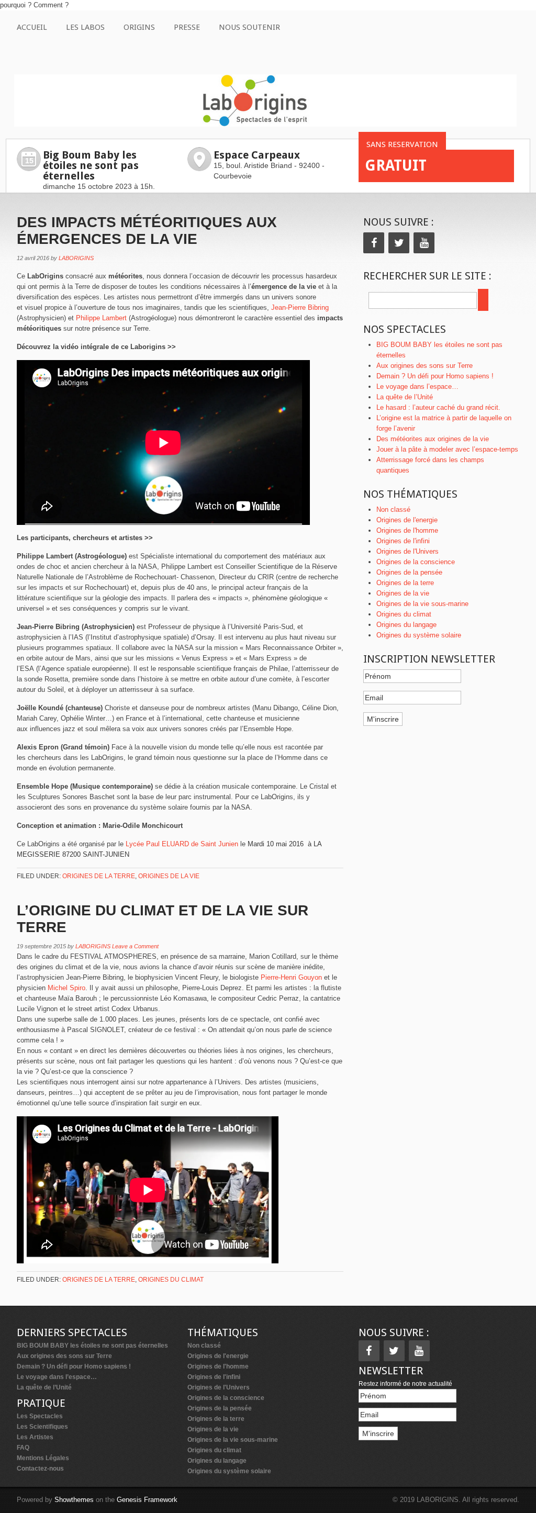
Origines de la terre (98, 876)
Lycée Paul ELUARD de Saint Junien (182, 844)
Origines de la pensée (409, 572)
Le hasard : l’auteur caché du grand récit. (438, 407)
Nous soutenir (249, 27)
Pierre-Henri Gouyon (291, 977)
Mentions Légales (43, 1458)
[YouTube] (424, 242)
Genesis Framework (147, 1500)
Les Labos (85, 27)
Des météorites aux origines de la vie (432, 439)
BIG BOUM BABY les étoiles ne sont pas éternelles (92, 1345)
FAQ (23, 1447)
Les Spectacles (40, 1416)
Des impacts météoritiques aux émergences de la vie (147, 230)
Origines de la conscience (415, 562)
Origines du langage (406, 625)
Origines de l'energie (407, 520)
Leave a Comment (135, 946)
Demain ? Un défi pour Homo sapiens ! (435, 376)
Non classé (393, 509)
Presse (187, 27)
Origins (139, 27)
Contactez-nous (40, 1468)
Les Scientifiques (42, 1426)
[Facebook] (373, 242)
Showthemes (74, 1500)
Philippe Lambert (101, 318)
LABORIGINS (76, 258)
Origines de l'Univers (407, 551)
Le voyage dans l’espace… (417, 386)
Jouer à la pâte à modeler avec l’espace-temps (447, 449)
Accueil (32, 27)
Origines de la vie (168, 876)
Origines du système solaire (418, 635)
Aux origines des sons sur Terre (424, 365)
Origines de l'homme (407, 530)
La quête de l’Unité (404, 397)
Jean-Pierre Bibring (300, 307)
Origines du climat (171, 1279)
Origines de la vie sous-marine (422, 604)
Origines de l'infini (403, 541)
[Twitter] (398, 242)
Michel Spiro (66, 988)
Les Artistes (35, 1437)
